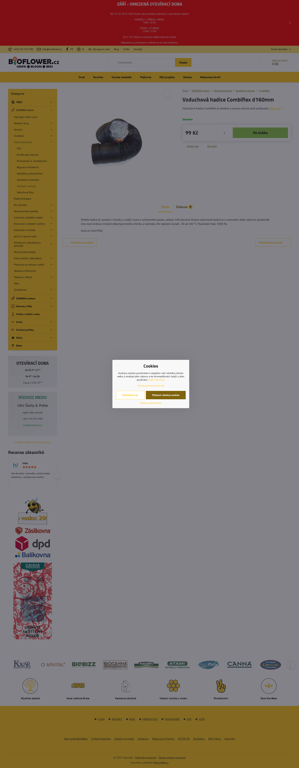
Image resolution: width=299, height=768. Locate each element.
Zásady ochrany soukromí (150, 385)
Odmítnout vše (130, 395)
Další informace (156, 379)
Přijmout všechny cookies (165, 395)
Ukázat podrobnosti (150, 402)
